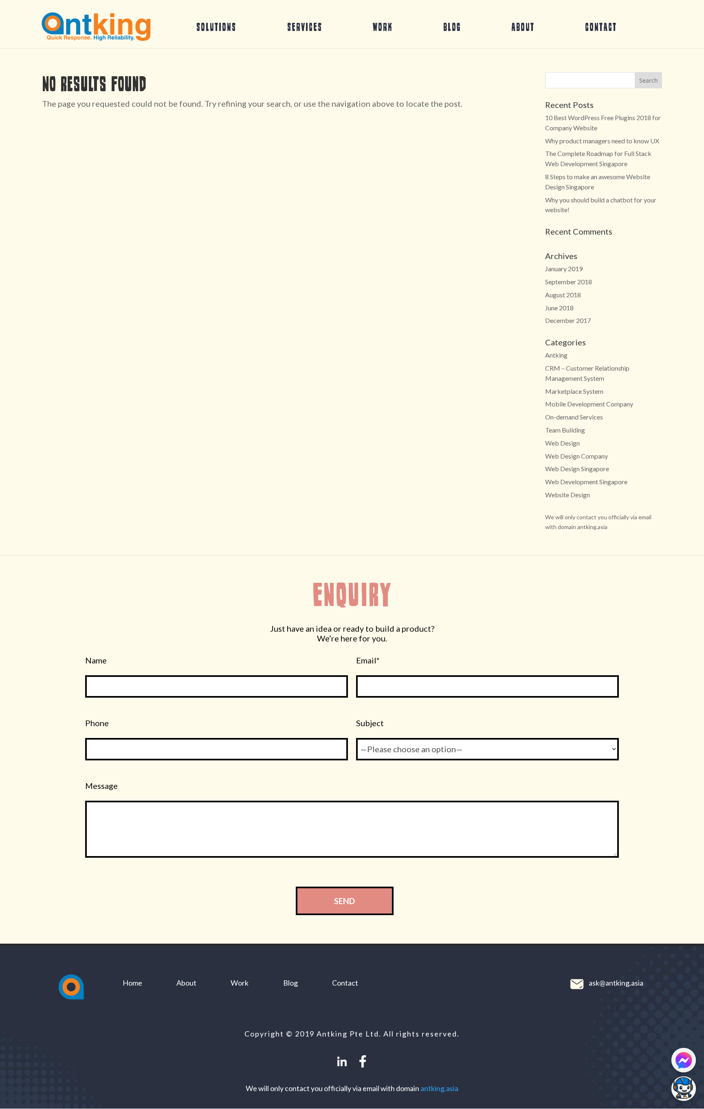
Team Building (565, 430)
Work (383, 27)
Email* (368, 660)
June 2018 (559, 308)
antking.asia (439, 1088)
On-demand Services (574, 417)
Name (96, 660)
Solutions (216, 27)
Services (304, 27)
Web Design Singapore (577, 468)
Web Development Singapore (586, 481)
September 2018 (568, 281)
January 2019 (564, 268)
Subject (370, 723)
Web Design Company (576, 456)
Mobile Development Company (589, 404)
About (523, 27)
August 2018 (563, 295)
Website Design (567, 495)
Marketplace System (574, 391)
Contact (601, 27)
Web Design (562, 443)
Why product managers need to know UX (602, 141)
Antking (556, 355)
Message (101, 786)
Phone (97, 723)
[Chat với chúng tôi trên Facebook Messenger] (683, 1060)
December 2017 (568, 320)
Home (132, 982)
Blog (452, 27)
